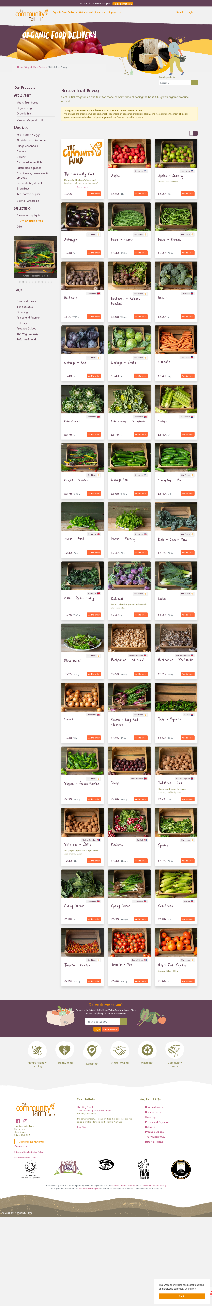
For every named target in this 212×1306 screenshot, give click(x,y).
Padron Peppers (169, 718)
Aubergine (71, 239)
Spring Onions (120, 905)
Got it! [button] (182, 1296)
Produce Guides (26, 328)
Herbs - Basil (74, 538)
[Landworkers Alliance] (106, 1165)
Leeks (162, 598)
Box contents (25, 306)
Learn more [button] (191, 1289)
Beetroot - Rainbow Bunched (125, 301)
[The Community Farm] (31, 14)
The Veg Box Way (27, 334)
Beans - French (122, 239)
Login (97, 1029)
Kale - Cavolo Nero (172, 539)
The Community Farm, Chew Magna (94, 1110)
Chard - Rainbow (76, 480)
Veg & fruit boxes (27, 102)
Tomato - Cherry (77, 964)
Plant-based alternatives (32, 140)
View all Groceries (28, 200)
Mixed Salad (72, 660)
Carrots (164, 361)
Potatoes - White (77, 844)
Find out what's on (123, 3)
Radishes (117, 844)
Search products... (167, 76)
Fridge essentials (27, 145)
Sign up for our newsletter (31, 1141)
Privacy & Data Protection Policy (28, 1152)
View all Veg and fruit (30, 120)
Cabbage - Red (75, 362)
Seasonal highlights (29, 215)
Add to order (94, 193)
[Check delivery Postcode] (123, 1021)
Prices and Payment (29, 317)
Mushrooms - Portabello (175, 659)
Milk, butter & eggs (28, 135)
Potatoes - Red (170, 782)
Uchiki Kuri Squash (172, 964)
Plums (115, 782)
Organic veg (24, 108)
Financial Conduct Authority (124, 1185)
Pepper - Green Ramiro (82, 783)
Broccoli (163, 297)
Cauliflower (72, 421)
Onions (68, 718)
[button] (64, 12)
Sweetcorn (165, 905)
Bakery (21, 156)
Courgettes (119, 479)
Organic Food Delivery (36, 66)
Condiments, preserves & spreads (32, 175)
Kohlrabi (117, 598)
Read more (82, 186)
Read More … (82, 1127)
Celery (162, 421)
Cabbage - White (123, 362)
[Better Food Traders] (144, 1169)
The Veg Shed (85, 1106)
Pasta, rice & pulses (29, 167)
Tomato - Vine (122, 964)
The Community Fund (79, 173)
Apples (115, 175)
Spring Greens (74, 905)
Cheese (21, 151)
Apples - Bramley (170, 175)
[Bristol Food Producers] (68, 1168)
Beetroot (70, 297)
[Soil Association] (31, 1169)
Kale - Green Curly (79, 597)
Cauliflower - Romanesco (129, 421)
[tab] (20, 282)
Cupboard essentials (29, 162)
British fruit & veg (31, 220)
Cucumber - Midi (170, 480)
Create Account (110, 1029)
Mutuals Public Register (89, 1188)
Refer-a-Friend (26, 339)
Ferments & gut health (30, 183)
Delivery (22, 323)
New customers (26, 301)
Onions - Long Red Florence (124, 722)
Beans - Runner (169, 239)
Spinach (163, 844)
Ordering (22, 312)
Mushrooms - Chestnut (128, 659)
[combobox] (175, 82)
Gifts (20, 226)
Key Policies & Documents (26, 1157)
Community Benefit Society (154, 1185)
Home (20, 66)
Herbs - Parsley (123, 538)
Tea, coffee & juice (29, 194)
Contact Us (21, 1146)
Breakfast (23, 188)
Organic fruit (24, 113)
